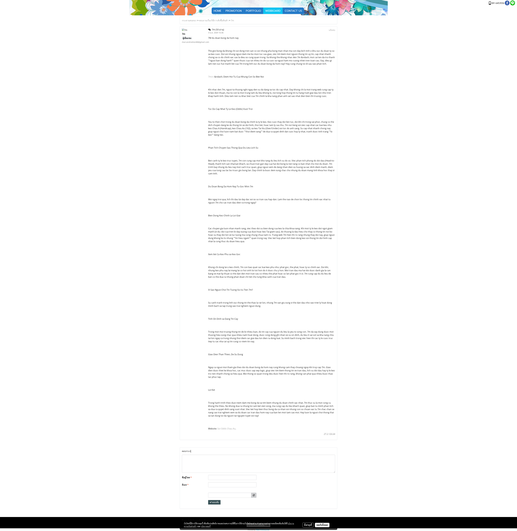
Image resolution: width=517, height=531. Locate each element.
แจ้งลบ (332, 30)
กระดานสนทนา (189, 20)
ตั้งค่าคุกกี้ (308, 525)
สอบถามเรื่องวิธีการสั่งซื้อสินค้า (213, 20)
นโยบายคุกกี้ (206, 526)
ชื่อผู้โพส (187, 477)
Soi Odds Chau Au (226, 428)
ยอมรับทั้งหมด (322, 525)
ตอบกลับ (215, 502)
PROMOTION (234, 11)
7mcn (211, 76)
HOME (217, 11)
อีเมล (185, 484)
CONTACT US (293, 11)
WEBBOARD (273, 11)
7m (232, 20)
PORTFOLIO (253, 11)
